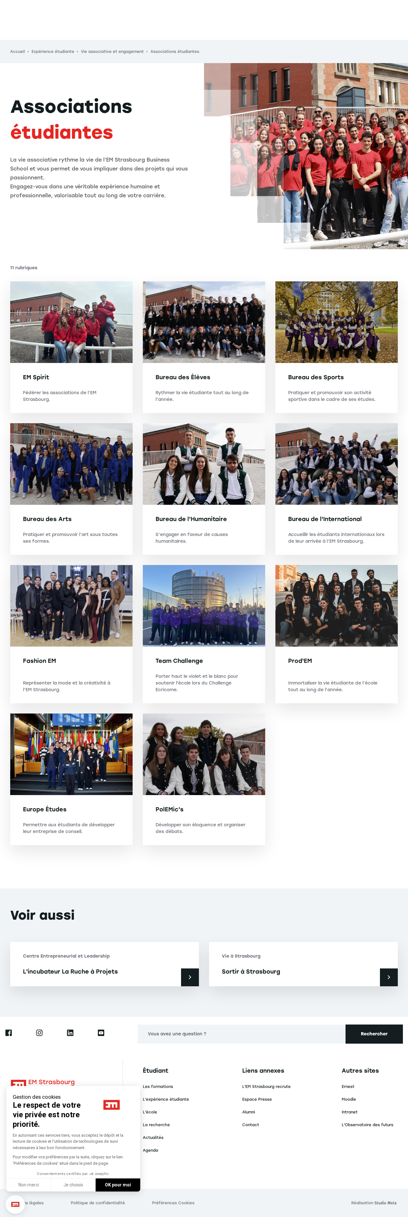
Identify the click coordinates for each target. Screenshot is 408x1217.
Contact (250, 1125)
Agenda (150, 1150)
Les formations (158, 1086)
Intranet (350, 1112)
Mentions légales (27, 1203)
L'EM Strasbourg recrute (266, 1086)
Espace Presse (257, 1099)
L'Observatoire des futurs (367, 1125)
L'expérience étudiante (166, 1099)
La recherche (156, 1125)
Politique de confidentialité (98, 1203)
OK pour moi (118, 1184)
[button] (15, 1204)
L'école (150, 1112)
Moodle (349, 1099)
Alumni (248, 1112)
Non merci (28, 1184)
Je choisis (73, 1184)
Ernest (348, 1086)
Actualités (153, 1137)
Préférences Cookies (173, 1203)
